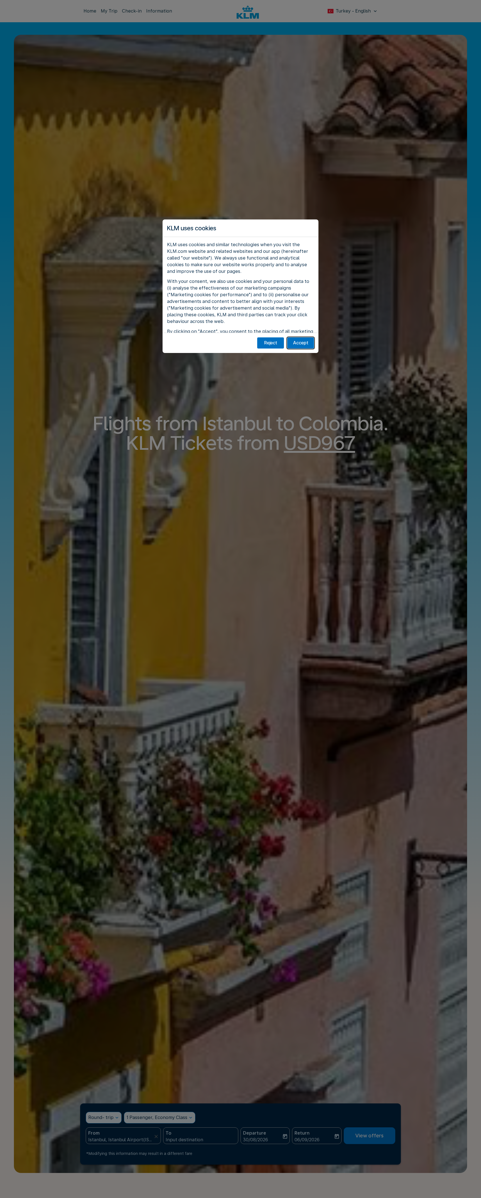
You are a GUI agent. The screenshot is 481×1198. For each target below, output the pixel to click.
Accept (300, 342)
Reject (270, 342)
